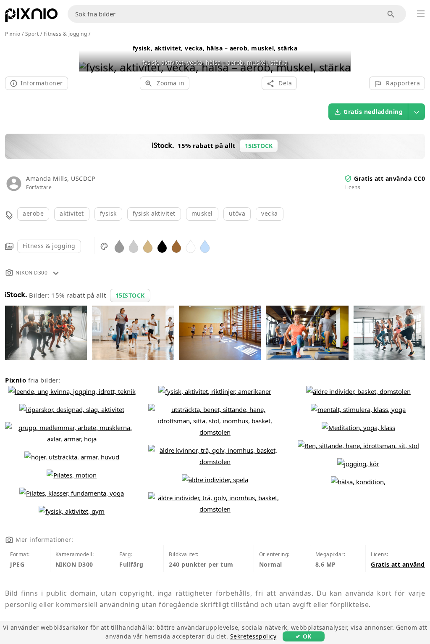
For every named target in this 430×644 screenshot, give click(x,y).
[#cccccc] (133, 245)
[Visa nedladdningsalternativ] (416, 111)
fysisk (108, 213)
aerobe (33, 213)
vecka (269, 213)
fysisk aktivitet (154, 213)
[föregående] (88, 56)
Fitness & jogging (49, 246)
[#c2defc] (204, 245)
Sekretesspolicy (253, 636)
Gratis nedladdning (373, 112)
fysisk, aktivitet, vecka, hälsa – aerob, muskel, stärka (215, 48)
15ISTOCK (130, 295)
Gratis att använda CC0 (389, 178)
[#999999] (119, 245)
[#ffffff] (190, 245)
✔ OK (304, 636)
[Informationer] (55, 272)
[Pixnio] (31, 16)
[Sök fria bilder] (391, 14)
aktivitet (72, 213)
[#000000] (162, 245)
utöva (237, 213)
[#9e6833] (176, 245)
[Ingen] (341, 56)
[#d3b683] (147, 245)
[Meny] (421, 14)
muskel (202, 213)
